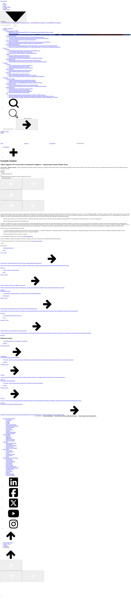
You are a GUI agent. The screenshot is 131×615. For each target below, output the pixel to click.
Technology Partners (21, 67)
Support (7, 49)
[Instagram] (13, 528)
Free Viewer (8, 428)
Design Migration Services (27, 61)
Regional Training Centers (25, 58)
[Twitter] (13, 507)
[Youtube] (13, 518)
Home (2, 143)
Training (5, 8)
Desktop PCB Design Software (25, 43)
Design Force (9, 459)
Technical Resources (10, 87)
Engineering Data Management (12, 44)
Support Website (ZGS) (11, 443)
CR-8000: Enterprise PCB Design (10, 458)
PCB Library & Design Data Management (34, 47)
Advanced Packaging (10, 461)
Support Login (6, 9)
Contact (7, 131)
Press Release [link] (6, 295)
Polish (28, 22)
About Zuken (20, 65)
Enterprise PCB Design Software (29, 42)
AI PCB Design (9, 460)
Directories (8, 72)
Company (5, 63)
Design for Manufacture (11, 466)
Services (5, 48)
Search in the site (27, 118)
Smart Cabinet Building (11, 424)
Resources (5, 77)
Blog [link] (4, 250)
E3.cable (8, 421)
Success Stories (19, 90)
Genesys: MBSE (7, 434)
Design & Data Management (12, 467)
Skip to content (4, 1)
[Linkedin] (13, 486)
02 (3, 171)
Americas (23, 22)
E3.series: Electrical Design (9, 418)
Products (5, 29)
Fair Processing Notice (8, 542)
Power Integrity (9, 464)
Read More (86, 34)
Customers (5, 442)
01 (1, 171)
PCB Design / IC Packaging (12, 40)
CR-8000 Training (19, 56)
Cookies (5, 545)
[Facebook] (13, 497)
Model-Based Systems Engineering (31, 32)
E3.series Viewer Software (23, 85)
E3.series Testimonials (48, 415)
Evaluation (3, 131)
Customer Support (24, 50)
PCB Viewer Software (27, 86)
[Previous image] (11, 184)
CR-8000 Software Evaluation (22, 81)
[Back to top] (11, 540)
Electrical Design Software (26, 37)
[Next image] (33, 184)
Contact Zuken (19, 74)
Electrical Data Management (12, 426)
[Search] (13, 107)
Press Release (53, 143)
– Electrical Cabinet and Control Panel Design (29, 38)
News (20, 70)
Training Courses (9, 446)
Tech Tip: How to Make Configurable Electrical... (65, 415)
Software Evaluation (10, 79)
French (13, 22)
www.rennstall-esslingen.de (27, 236)
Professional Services (10, 59)
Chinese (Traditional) (56, 22)
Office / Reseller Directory (23, 75)
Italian (18, 22)
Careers (5, 4)
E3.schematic (9, 419)
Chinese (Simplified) (41, 22)
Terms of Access (6, 544)
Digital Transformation (8, 28)
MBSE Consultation (10, 439)
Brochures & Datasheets (19, 92)
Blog (4, 3)
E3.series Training (19, 55)
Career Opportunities (19, 66)
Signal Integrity (9, 462)
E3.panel (8, 422)
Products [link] (5, 343)
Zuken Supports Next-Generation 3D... (88, 415)
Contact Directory (10, 451)
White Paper (8, 437)
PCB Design (33, 97)
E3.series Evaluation (22, 80)
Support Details (9, 444)
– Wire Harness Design (22, 39)
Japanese (33, 22)
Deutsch (9, 22)
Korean (48, 22)
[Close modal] (11, 194)
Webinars (21, 88)
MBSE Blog (8, 438)
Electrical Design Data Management (33, 45)
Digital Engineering (27, 94)
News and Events (10, 69)
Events (4, 5)
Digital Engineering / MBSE (12, 31)
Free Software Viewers (11, 83)
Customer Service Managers (22, 53)
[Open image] (1, 178)
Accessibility (6, 546)
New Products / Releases (11, 445)
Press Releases (9, 455)
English (3, 21)
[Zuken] (9, 26)
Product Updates (6, 7)
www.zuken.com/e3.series (36, 241)
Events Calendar (19, 71)
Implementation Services (25, 60)
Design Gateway (9, 465)
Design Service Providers (26, 76)
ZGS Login (20, 51)
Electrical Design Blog (11, 432)
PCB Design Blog (10, 473)
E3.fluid (7, 423)
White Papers (20, 91)
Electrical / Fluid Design (11, 36)
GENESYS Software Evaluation (25, 82)
